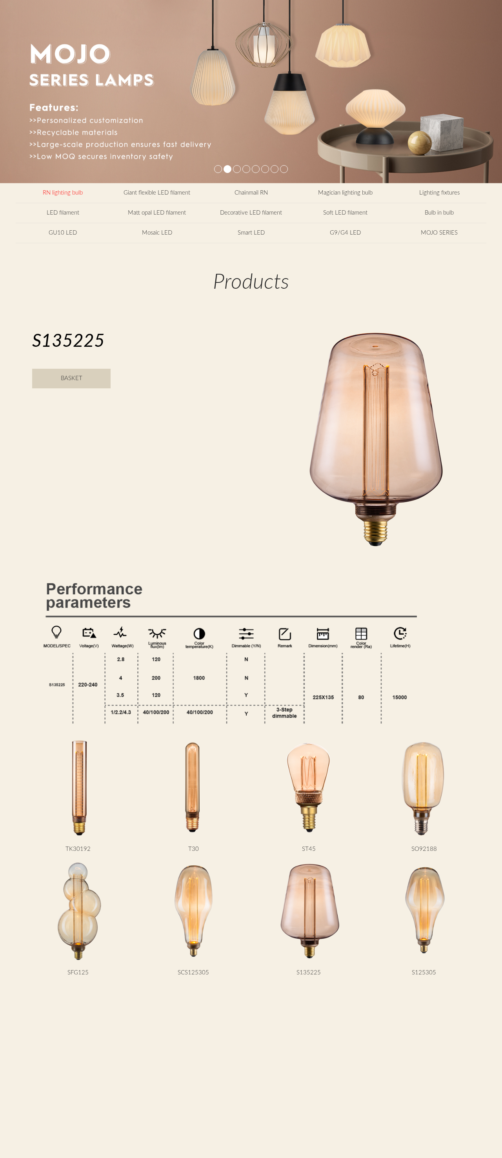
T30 (193, 849)
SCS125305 (193, 973)
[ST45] (309, 838)
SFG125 (78, 973)
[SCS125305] (194, 961)
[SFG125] (78, 961)
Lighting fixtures (439, 193)
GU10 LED (63, 233)
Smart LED (251, 233)
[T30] (194, 838)
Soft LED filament (345, 213)
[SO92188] (424, 838)
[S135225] (309, 961)
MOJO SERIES (439, 233)
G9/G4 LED (345, 233)
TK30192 (78, 849)
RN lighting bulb (63, 193)
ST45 (309, 849)
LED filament (63, 213)
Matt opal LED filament (157, 213)
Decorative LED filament (251, 213)
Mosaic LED (157, 233)
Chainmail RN (251, 193)
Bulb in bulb (439, 213)
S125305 (424, 973)
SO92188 (424, 849)
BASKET (71, 378)
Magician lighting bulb (345, 193)
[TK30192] (78, 838)
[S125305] (424, 961)
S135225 (308, 973)
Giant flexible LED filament (157, 193)
